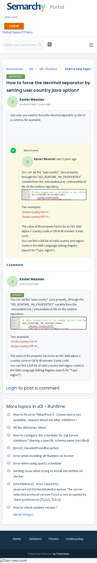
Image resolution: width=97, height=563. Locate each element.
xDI (31, 69)
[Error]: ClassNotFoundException (36, 448)
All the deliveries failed (29, 427)
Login (11, 388)
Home (17, 539)
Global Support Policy (17, 32)
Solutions (35, 539)
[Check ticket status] (50, 44)
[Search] (40, 45)
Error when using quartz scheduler (37, 463)
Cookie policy (74, 539)
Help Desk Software (40, 553)
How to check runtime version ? (35, 507)
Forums (53, 539)
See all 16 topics (23, 515)
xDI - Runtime (48, 69)
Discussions (14, 69)
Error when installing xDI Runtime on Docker (43, 456)
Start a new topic (78, 69)
